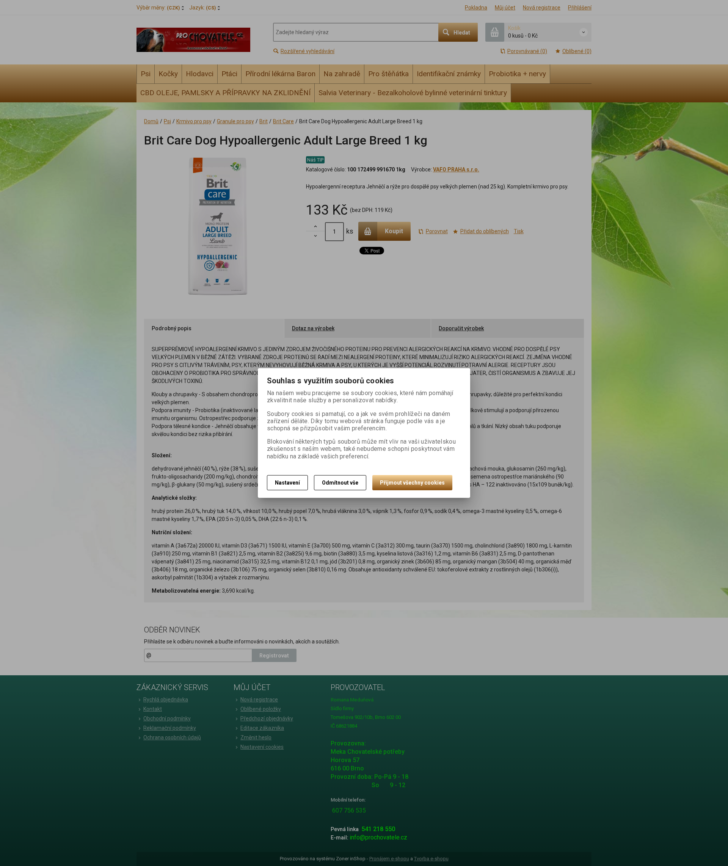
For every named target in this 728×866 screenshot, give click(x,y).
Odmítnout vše (340, 483)
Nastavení (287, 483)
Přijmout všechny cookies (412, 483)
